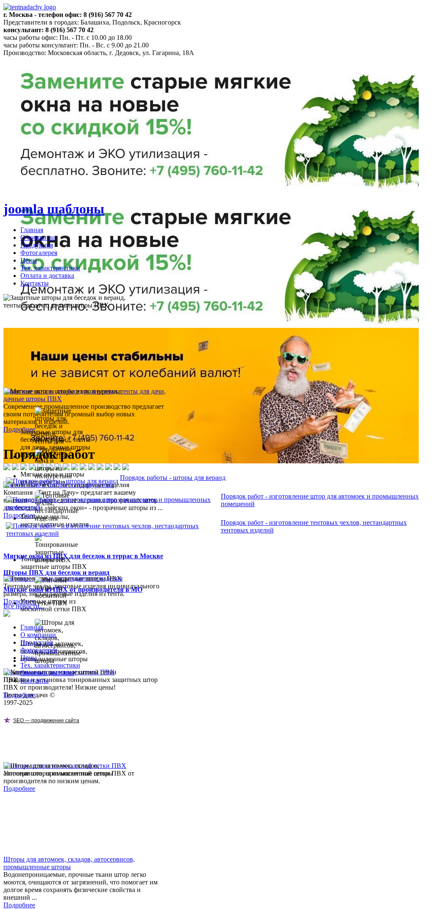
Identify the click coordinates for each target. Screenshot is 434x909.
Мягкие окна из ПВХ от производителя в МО (72, 589)
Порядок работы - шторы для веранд (172, 477)
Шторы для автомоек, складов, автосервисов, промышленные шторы (69, 863)
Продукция (36, 245)
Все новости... (24, 606)
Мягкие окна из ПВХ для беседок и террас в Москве (83, 556)
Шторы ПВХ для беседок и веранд (56, 572)
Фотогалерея (38, 252)
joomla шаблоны (53, 208)
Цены (28, 260)
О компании (38, 237)
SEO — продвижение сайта (46, 720)
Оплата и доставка (47, 275)
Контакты (34, 283)
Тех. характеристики (50, 268)
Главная (31, 229)
